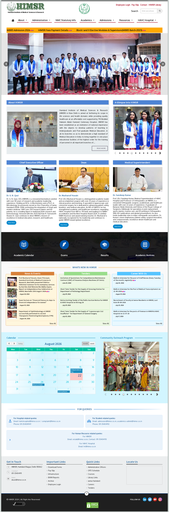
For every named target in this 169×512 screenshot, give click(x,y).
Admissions (105, 20)
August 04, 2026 (25, 285)
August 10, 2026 (24, 316)
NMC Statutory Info (66, 20)
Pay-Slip (135, 5)
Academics (86, 20)
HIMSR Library (155, 5)
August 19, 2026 (120, 305)
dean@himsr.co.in (19, 480)
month (85, 344)
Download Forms (55, 467)
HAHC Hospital (146, 20)
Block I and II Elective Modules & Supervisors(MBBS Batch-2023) (80, 30)
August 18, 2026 (24, 305)
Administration (40, 20)
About (21, 20)
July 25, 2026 (120, 316)
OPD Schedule (94, 470)
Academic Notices (145, 255)
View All (53, 323)
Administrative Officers (97, 467)
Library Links (93, 477)
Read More (11, 223)
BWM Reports (53, 477)
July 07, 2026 (120, 283)
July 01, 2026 (66, 285)
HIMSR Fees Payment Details (25, 30)
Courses (91, 474)
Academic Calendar (24, 255)
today (20, 344)
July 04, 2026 (14, 301)
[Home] (12, 20)
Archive (51, 481)
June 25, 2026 (67, 294)
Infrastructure (53, 474)
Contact (143, 5)
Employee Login (123, 5)
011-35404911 (17, 473)
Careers (91, 484)
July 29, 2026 (67, 305)
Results (105, 255)
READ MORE (101, 148)
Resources (124, 20)
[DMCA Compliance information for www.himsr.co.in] (16, 504)
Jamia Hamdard (94, 481)
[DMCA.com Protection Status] (92, 505)
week (92, 344)
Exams (64, 255)
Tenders (91, 488)
